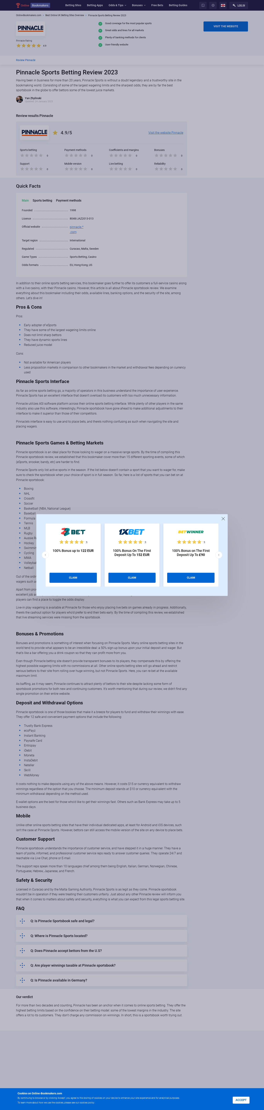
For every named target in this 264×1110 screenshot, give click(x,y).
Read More (102, 1102)
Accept (241, 1099)
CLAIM (73, 577)
